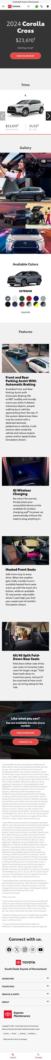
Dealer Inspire (35, 1029)
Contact (6, 1033)
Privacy (14, 1033)
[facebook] (9, 949)
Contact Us (25, 741)
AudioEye (31, 1033)
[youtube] (40, 949)
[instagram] (25, 949)
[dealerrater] (32, 949)
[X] (17, 949)
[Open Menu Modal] (3, 6)
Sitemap (23, 1033)
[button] (48, 116)
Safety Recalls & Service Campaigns (15, 1039)
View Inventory (25, 55)
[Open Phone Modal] (41, 6)
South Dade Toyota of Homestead (26, 1026)
